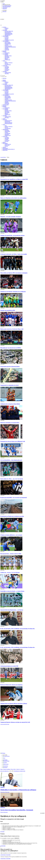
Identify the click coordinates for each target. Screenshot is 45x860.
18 (7, 724)
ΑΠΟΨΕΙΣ (5, 71)
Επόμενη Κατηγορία (4, 812)
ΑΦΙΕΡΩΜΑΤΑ (5, 129)
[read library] (5, 767)
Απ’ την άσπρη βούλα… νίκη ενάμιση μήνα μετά (11, 460)
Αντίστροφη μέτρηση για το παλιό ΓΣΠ (9, 666)
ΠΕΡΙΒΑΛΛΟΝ (5, 104)
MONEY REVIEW (8, 45)
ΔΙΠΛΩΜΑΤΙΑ (7, 35)
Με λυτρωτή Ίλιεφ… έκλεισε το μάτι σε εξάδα (10, 553)
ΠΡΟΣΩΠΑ (7, 134)
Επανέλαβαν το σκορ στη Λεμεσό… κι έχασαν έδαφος (12, 591)
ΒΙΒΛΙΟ (6, 58)
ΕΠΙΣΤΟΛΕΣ (5, 150)
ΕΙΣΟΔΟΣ (4, 11)
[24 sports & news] (6, 756)
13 (3, 724)
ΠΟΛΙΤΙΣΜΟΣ (5, 53)
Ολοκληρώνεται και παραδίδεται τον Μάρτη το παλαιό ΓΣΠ (14, 179)
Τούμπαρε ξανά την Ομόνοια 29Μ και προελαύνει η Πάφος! (13, 703)
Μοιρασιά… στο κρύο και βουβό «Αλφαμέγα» (10, 216)
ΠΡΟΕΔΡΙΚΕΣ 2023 (8, 33)
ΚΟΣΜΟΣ (4, 51)
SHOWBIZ (7, 67)
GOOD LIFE (5, 65)
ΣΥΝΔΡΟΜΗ (2, 845)
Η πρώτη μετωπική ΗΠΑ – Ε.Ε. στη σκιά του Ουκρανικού (13, 497)
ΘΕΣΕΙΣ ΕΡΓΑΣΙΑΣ (8, 123)
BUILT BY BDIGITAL (4, 771)
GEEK (4, 60)
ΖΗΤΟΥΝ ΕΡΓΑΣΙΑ (8, 122)
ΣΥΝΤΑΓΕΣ (7, 69)
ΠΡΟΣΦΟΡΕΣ (5, 148)
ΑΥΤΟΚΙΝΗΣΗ (8, 64)
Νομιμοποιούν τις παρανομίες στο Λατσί (9, 385)
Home (4, 3)
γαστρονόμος (5, 7)
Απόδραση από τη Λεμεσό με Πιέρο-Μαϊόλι (10, 403)
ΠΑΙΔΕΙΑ (6, 28)
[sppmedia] (2, 753)
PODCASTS (7, 145)
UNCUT (6, 146)
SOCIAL (6, 63)
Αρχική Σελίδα (3, 157)
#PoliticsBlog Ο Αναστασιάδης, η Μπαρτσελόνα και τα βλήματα (18, 789)
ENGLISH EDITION (6, 6)
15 (5, 724)
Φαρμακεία (5, 8)
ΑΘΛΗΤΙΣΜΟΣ (5, 36)
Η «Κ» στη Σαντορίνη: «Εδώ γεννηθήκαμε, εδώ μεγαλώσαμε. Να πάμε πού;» (17, 628)
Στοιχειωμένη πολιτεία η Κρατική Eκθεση (9, 366)
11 (1, 724)
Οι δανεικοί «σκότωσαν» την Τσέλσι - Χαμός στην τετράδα (13, 254)
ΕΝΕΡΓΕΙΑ (7, 48)
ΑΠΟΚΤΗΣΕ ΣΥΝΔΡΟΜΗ (5, 854)
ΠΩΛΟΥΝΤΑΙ (7, 121)
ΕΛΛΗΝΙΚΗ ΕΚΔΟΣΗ (7, 5)
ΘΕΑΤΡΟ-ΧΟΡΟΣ (8, 55)
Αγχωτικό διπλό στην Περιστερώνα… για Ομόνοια (11, 609)
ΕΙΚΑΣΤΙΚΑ (7, 57)
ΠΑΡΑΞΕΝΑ (7, 52)
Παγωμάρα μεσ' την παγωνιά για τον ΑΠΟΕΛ (10, 347)
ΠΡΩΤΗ (4, 80)
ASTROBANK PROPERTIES (10, 46)
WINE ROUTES (8, 144)
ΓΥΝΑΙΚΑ (7, 66)
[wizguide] (5, 762)
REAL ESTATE (8, 42)
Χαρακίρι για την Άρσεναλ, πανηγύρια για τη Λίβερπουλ (13, 291)
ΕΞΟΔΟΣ (6, 70)
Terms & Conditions (6, 769)
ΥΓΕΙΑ (6, 29)
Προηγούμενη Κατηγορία (4, 792)
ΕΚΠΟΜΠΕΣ (5, 143)
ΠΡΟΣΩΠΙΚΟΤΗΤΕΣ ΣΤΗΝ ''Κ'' (9, 149)
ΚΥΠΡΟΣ (4, 27)
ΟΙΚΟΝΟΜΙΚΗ (6, 94)
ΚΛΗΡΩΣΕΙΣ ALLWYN (9, 93)
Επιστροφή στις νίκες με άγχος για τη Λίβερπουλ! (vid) (12, 441)
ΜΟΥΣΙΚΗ (7, 56)
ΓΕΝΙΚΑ (6, 132)
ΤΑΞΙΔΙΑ (6, 68)
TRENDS (6, 47)
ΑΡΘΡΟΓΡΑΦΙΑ (8, 72)
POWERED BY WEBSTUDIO (19, 771)
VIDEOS (4, 147)
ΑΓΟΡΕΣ (6, 44)
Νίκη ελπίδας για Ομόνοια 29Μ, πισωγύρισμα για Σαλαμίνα (13, 272)
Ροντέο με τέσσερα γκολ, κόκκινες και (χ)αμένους (11, 684)
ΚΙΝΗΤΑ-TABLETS (8, 62)
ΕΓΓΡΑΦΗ (2, 831)
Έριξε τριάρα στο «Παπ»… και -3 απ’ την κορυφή (11, 478)
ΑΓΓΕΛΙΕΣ (5, 119)
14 (4, 724)
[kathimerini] (5, 759)
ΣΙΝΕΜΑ (6, 54)
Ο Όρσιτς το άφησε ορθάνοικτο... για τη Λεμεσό (11, 535)
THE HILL (7, 73)
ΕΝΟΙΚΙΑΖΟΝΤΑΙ (8, 120)
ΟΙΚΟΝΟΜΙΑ (7, 95)
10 (0, 724)
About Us (18, 769)
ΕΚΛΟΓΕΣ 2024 (8, 32)
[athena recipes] (5, 764)
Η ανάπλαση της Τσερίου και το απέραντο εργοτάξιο (12, 516)
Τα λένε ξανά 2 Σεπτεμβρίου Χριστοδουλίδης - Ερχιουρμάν (16, 810)
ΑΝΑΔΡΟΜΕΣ (7, 133)
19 (8, 724)
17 (6, 724)
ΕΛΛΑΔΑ (4, 50)
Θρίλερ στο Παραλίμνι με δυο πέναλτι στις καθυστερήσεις (13, 198)
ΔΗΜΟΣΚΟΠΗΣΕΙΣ (8, 34)
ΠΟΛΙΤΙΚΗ (5, 30)
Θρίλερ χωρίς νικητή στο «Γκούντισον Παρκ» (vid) (11, 329)
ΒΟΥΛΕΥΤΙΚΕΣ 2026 (9, 31)
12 (2, 724)
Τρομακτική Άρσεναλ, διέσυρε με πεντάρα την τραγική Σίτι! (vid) (15, 722)
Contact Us (22, 769)
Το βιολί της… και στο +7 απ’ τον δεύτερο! (10, 572)
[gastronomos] (5, 765)
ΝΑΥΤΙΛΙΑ (7, 49)
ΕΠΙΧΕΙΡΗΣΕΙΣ (8, 43)
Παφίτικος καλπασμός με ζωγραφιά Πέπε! (9, 422)
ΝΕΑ (6, 61)
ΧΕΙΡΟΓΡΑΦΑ (7, 59)
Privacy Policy (13, 769)
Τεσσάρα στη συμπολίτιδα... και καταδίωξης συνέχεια (12, 235)
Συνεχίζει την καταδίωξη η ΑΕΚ (7, 310)
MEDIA (4, 142)
